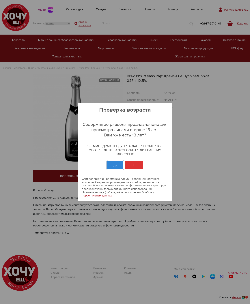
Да (115, 165)
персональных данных (97, 195)
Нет (134, 165)
